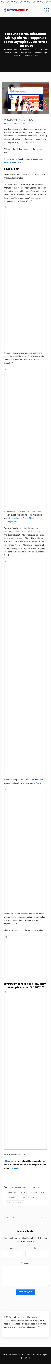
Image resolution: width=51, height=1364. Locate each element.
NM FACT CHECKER (14, 123)
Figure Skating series (19, 1187)
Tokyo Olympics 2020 (14, 1202)
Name (12, 1248)
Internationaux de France (16, 1192)
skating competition (30, 1197)
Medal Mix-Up (12, 1197)
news (15, 1168)
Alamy (38, 783)
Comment (25, 1263)
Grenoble (36, 1187)
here (6, 162)
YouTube (31, 191)
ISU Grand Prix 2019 (37, 1192)
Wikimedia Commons (13, 531)
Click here (10, 1161)
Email (37, 1248)
